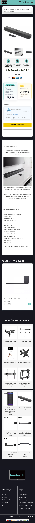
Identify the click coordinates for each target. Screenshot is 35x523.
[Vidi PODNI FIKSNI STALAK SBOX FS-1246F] (10, 353)
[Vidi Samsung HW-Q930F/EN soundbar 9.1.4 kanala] (25, 422)
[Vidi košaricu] (28, 2)
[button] (29, 21)
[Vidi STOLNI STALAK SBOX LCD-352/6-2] (25, 332)
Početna (6, 9)
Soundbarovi (22, 9)
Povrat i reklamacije (25, 505)
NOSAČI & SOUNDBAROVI (17, 320)
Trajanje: (7, 117)
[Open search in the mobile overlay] (23, 2)
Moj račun (5, 494)
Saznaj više (15, 114)
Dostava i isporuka (25, 500)
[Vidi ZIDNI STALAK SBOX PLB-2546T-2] (10, 374)
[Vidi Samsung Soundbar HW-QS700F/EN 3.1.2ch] (10, 422)
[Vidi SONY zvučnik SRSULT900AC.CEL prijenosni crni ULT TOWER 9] (10, 398)
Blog (3, 505)
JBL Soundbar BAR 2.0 (25, 408)
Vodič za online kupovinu (7, 501)
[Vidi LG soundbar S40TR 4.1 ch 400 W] (10, 443)
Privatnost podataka (26, 503)
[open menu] (32, 2)
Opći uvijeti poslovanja (23, 496)
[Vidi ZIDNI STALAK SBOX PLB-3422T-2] (25, 374)
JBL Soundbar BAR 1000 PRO (16, 298)
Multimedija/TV (14, 9)
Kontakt (4, 497)
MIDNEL (31, 517)
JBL (7, 132)
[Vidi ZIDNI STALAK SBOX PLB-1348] (10, 332)
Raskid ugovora (24, 508)
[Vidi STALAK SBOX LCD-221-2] (25, 353)
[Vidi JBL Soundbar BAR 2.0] (25, 398)
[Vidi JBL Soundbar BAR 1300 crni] (25, 443)
